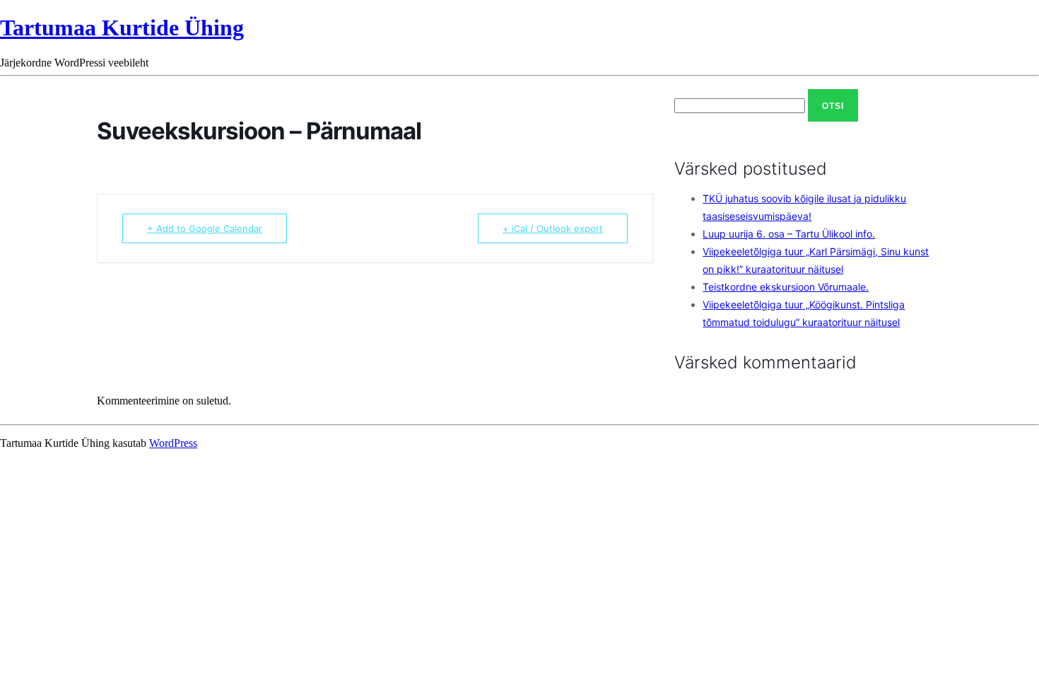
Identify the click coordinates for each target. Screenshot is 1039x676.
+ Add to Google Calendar (204, 228)
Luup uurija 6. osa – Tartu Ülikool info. (789, 234)
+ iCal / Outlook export (553, 228)
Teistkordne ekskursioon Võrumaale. (786, 287)
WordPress (173, 443)
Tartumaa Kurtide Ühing (122, 27)
